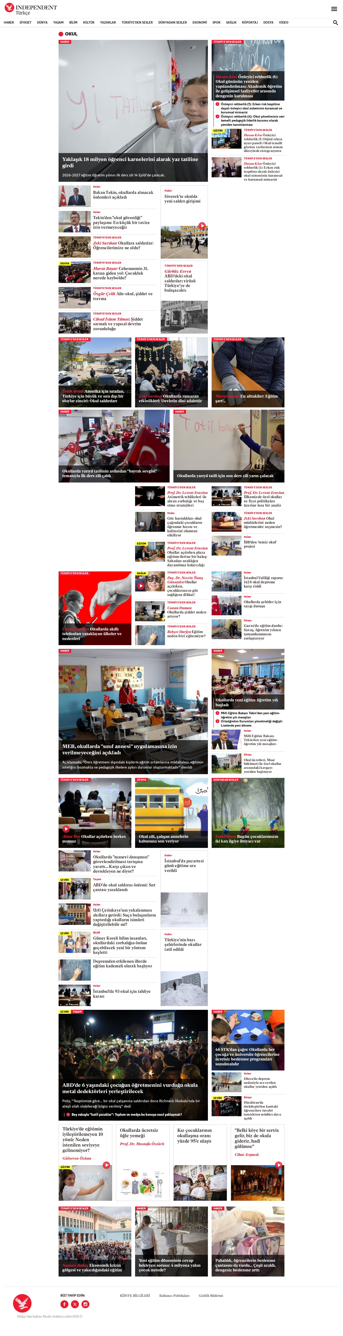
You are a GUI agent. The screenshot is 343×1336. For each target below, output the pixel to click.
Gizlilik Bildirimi (211, 1296)
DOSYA (268, 22)
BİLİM (73, 22)
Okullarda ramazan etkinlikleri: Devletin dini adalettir (170, 399)
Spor (216, 22)
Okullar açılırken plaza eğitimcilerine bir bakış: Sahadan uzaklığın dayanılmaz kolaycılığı (187, 557)
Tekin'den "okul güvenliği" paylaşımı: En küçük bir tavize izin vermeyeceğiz (121, 223)
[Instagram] (85, 1304)
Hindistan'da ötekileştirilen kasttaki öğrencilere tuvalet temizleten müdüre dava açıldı (262, 1110)
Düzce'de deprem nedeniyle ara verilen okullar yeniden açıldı (260, 1083)
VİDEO (283, 22)
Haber (9, 22)
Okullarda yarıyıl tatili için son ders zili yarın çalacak (225, 476)
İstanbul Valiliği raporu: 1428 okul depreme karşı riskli (263, 582)
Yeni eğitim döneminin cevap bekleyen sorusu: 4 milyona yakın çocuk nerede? (170, 1265)
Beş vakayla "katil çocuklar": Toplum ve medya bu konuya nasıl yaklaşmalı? (127, 1115)
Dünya (42, 22)
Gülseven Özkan (77, 1159)
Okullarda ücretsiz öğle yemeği (139, 1133)
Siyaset (26, 22)
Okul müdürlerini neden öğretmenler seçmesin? (263, 523)
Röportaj (250, 22)
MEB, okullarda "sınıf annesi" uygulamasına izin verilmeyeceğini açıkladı (119, 749)
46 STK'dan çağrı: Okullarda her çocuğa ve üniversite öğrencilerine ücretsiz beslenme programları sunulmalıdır (247, 1057)
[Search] (335, 22)
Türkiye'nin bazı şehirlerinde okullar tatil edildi (182, 945)
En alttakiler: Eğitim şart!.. (246, 399)
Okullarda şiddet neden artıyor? (186, 613)
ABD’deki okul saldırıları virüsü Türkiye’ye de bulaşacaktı (180, 281)
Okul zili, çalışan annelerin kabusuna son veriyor (164, 839)
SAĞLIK (231, 22)
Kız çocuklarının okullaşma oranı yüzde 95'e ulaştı (194, 1136)
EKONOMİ (199, 22)
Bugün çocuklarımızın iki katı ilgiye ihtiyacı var (246, 839)
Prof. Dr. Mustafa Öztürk (142, 1144)
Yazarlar (108, 22)
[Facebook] (64, 1304)
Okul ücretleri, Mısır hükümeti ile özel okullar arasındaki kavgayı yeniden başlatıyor (263, 766)
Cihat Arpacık (247, 1155)
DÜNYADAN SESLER (172, 22)
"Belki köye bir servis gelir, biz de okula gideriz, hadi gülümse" (257, 1139)
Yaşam (58, 22)
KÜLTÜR (88, 22)
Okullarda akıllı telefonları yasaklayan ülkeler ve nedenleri (92, 634)
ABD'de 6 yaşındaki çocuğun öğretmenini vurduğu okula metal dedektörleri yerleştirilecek (130, 1088)
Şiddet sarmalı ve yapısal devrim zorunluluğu (118, 324)
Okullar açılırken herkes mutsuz (94, 839)
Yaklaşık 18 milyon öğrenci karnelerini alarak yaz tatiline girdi (130, 162)
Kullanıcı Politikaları (174, 1296)
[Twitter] (75, 1304)
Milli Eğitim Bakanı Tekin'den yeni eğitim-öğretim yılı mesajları (250, 715)
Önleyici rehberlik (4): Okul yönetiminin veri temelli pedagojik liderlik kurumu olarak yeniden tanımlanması (252, 121)
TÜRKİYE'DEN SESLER (137, 22)
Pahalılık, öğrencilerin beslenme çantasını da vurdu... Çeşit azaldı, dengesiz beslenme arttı (245, 1265)
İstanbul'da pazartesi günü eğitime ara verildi (184, 866)
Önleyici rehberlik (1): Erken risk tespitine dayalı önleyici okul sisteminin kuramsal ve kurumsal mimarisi (251, 108)
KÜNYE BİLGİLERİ (135, 1296)
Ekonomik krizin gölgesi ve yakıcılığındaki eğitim (92, 1268)
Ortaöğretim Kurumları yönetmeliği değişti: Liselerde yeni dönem (252, 723)
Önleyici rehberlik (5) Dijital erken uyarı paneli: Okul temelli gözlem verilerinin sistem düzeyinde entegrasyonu (263, 143)
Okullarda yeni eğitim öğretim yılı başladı (247, 702)
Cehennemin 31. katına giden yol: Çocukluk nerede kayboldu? (120, 273)
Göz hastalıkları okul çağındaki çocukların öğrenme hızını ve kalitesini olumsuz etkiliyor (184, 527)
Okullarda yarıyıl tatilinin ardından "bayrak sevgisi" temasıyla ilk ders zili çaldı (109, 473)
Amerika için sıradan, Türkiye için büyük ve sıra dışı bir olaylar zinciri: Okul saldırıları (93, 396)
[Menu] (334, 9)
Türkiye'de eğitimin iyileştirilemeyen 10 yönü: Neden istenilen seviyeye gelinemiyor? (83, 1140)
